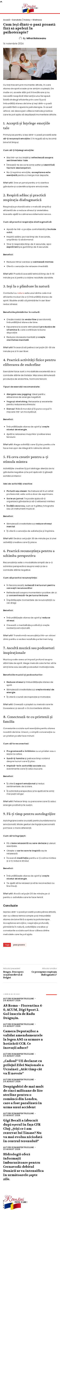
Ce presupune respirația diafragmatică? (44, 973)
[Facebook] (8, 955)
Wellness (37, 19)
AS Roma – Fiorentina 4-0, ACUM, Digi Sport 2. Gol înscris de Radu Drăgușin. (23, 1012)
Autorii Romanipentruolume (18, 998)
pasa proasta (19, 945)
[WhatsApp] (37, 955)
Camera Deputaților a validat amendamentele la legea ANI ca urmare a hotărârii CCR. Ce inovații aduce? (23, 1039)
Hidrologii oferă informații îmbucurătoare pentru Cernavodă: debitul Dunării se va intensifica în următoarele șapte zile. (23, 1166)
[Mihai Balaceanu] (21, 38)
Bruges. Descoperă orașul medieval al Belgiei (13, 975)
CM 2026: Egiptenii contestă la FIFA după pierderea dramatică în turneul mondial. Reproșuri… (27, 1366)
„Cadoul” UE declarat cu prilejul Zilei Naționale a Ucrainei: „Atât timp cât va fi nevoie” (23, 1067)
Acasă (6, 19)
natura (20, 293)
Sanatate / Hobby (21, 19)
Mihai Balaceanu (36, 38)
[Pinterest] (27, 955)
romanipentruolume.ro (15, 1219)
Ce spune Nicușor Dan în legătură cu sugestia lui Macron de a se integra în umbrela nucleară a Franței (31, 1336)
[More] (47, 955)
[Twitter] (17, 955)
